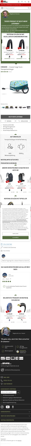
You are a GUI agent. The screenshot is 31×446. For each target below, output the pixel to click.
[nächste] (27, 47)
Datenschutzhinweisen (22, 229)
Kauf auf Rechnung (8, 128)
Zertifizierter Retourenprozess (12, 370)
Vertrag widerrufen (7, 420)
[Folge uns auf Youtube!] (9, 407)
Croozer (4, 67)
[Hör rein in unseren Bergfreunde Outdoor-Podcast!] (14, 407)
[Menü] (2, 7)
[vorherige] (4, 47)
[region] (15, 223)
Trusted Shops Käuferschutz (10, 130)
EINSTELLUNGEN (15, 233)
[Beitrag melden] (10, 279)
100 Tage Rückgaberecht (9, 127)
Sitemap (19, 440)
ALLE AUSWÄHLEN (15, 237)
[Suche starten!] (28, 8)
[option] (15, 88)
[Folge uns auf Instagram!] (3, 407)
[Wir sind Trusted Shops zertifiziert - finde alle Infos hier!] (17, 351)
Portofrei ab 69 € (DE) (8, 125)
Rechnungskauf (9, 351)
